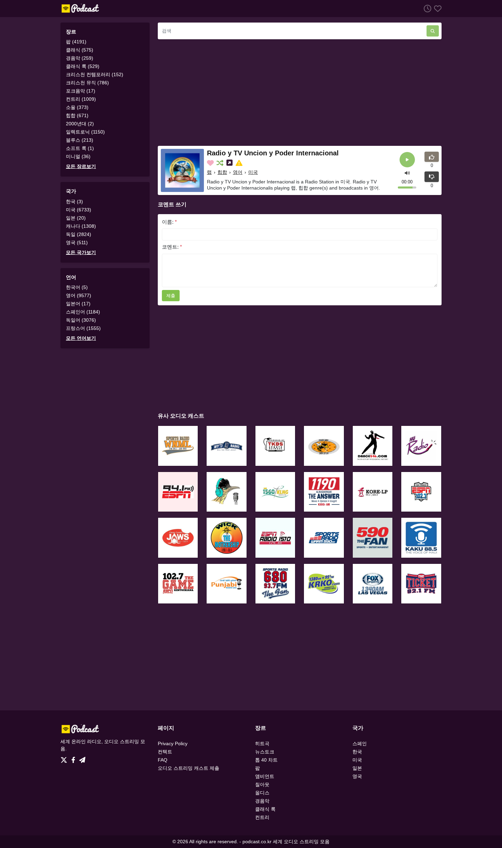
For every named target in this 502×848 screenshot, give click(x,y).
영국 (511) (77, 242)
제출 (170, 295)
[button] (407, 172)
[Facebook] (74, 758)
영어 (237, 172)
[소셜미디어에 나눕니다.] (230, 162)
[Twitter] (65, 758)
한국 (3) (74, 201)
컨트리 (262, 817)
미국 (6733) (78, 209)
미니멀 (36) (78, 156)
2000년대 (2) (80, 123)
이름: (169, 222)
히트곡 (262, 743)
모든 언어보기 (81, 338)
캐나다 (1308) (81, 226)
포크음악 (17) (80, 91)
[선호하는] (436, 8)
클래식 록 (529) (82, 66)
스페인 (359, 743)
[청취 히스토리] (426, 8)
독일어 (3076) (81, 320)
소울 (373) (77, 107)
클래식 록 (265, 809)
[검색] (433, 31)
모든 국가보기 (81, 252)
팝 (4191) (76, 41)
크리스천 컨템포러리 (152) (94, 74)
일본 (357, 768)
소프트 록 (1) (80, 148)
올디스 (262, 792)
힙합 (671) (77, 115)
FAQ (162, 760)
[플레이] (407, 159)
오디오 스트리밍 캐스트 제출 (188, 768)
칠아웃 (262, 784)
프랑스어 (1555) (83, 328)
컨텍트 (165, 751)
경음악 (262, 801)
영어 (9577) (78, 295)
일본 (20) (76, 218)
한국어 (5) (77, 287)
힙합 (222, 172)
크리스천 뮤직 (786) (87, 82)
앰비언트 (264, 776)
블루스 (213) (79, 140)
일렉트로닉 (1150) (85, 132)
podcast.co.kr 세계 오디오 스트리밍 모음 (286, 841)
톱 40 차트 (266, 760)
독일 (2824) (78, 234)
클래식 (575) (79, 50)
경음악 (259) (79, 58)
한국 (357, 751)
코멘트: (172, 247)
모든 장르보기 (81, 166)
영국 (357, 776)
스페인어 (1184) (83, 312)
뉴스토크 (264, 751)
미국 (253, 172)
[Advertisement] (300, 92)
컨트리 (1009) (81, 99)
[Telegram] (82, 758)
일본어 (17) (78, 303)
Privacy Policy (172, 743)
